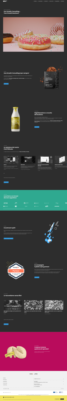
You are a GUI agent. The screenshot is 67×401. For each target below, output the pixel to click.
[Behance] (8, 388)
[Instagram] (7, 388)
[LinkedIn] (4, 388)
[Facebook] (3, 388)
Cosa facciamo (40, 1)
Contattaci (62, 1)
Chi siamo (35, 1)
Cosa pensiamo (57, 1)
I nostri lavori (46, 1)
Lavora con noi (51, 1)
